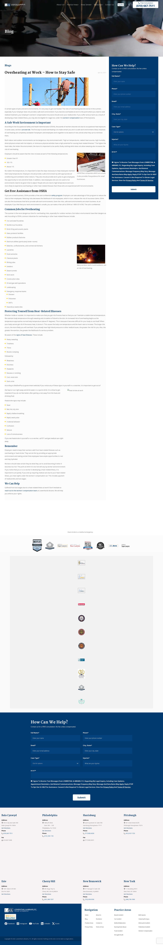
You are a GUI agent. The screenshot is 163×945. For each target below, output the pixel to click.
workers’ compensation (71, 118)
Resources (98, 4)
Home (86, 915)
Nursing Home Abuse (120, 927)
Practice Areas (72, 4)
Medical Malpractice (120, 923)
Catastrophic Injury (144, 919)
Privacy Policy (131, 180)
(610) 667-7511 (145, 6)
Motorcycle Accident (144, 923)
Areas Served (86, 4)
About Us (60, 4)
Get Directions (6, 828)
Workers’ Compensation (145, 931)
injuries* (115, 139)
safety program (56, 195)
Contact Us (109, 4)
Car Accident (117, 919)
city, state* (116, 114)
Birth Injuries (142, 915)
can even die (26, 130)
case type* (116, 127)
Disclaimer (99, 919)
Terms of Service (146, 180)
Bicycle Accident (118, 915)
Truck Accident (118, 931)
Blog (86, 919)
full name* (116, 76)
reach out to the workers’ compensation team (21, 491)
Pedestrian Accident (144, 927)
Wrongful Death (118, 935)
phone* (114, 89)
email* (114, 101)
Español (120, 5)
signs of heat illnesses (24, 335)
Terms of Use (100, 927)
